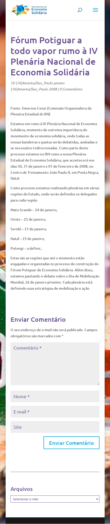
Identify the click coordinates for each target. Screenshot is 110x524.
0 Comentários (71, 89)
